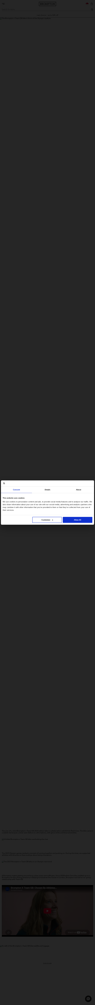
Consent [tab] (16, 490)
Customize (45, 520)
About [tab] (78, 490)
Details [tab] (47, 490)
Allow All (77, 520)
